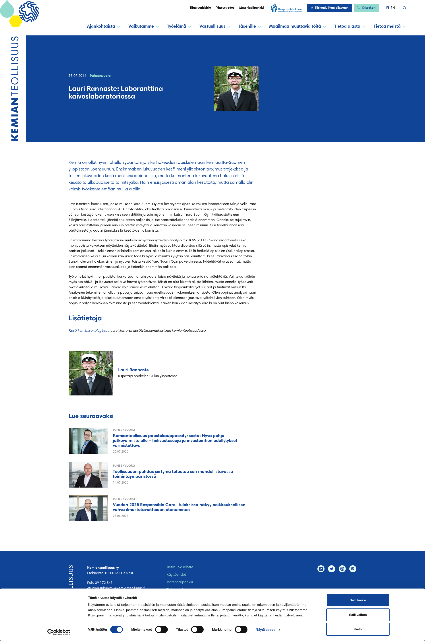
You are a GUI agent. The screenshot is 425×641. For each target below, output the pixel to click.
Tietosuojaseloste (179, 567)
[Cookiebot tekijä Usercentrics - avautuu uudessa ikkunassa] (58, 632)
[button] (404, 8)
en (393, 8)
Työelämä (176, 26)
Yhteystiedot (225, 8)
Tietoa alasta (347, 26)
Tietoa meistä (387, 26)
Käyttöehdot (176, 575)
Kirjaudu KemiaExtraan (331, 8)
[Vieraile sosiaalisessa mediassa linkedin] (321, 568)
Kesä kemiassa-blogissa (88, 331)
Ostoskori (369, 8)
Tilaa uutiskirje (200, 8)
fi (387, 8)
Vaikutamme (141, 26)
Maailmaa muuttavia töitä (295, 26)
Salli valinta (358, 615)
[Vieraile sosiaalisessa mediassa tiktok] (352, 568)
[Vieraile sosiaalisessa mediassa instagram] (342, 568)
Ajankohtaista (101, 26)
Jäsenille (247, 26)
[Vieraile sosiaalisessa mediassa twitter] (331, 568)
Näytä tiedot (265, 629)
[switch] (161, 629)
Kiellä (358, 629)
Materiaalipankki (251, 8)
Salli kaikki (358, 600)
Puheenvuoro (100, 76)
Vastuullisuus (212, 26)
